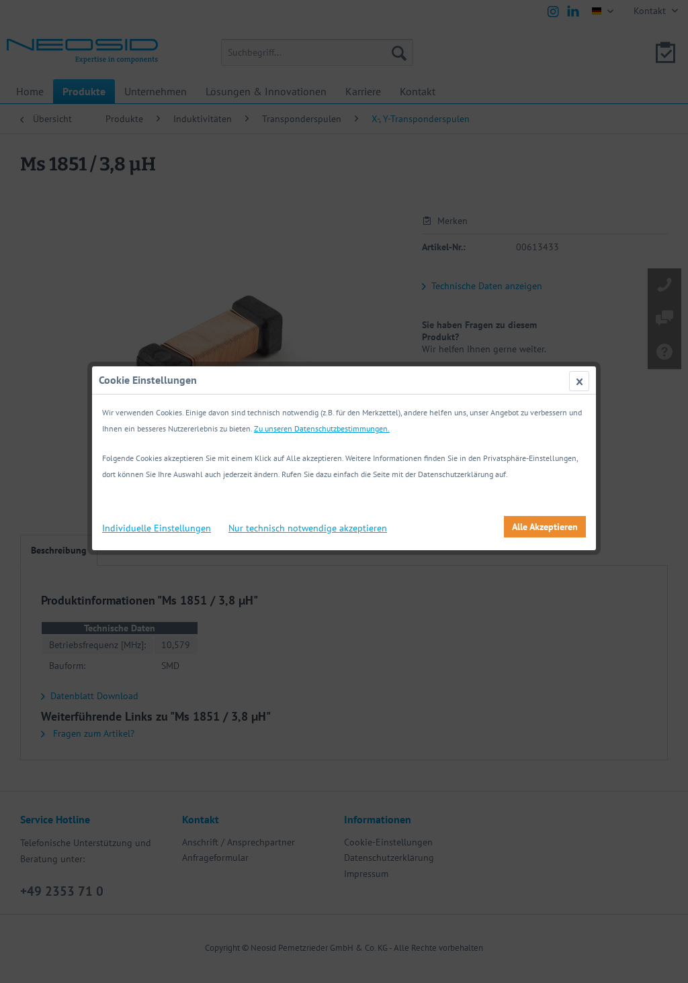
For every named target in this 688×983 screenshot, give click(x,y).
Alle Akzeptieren (545, 527)
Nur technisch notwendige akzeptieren (307, 528)
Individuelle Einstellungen (156, 528)
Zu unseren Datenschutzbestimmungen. (322, 428)
